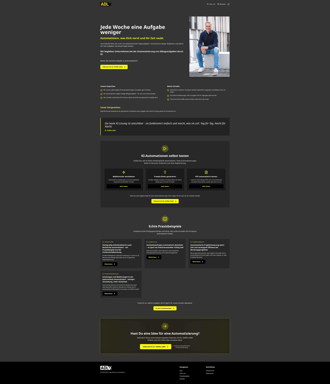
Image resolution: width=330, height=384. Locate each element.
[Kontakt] (229, 4)
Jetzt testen (124, 186)
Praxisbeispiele (184, 376)
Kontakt (182, 379)
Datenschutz (210, 371)
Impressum (209, 373)
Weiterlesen (108, 264)
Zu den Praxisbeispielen (164, 308)
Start (181, 371)
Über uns (183, 373)
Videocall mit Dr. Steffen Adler (112, 67)
